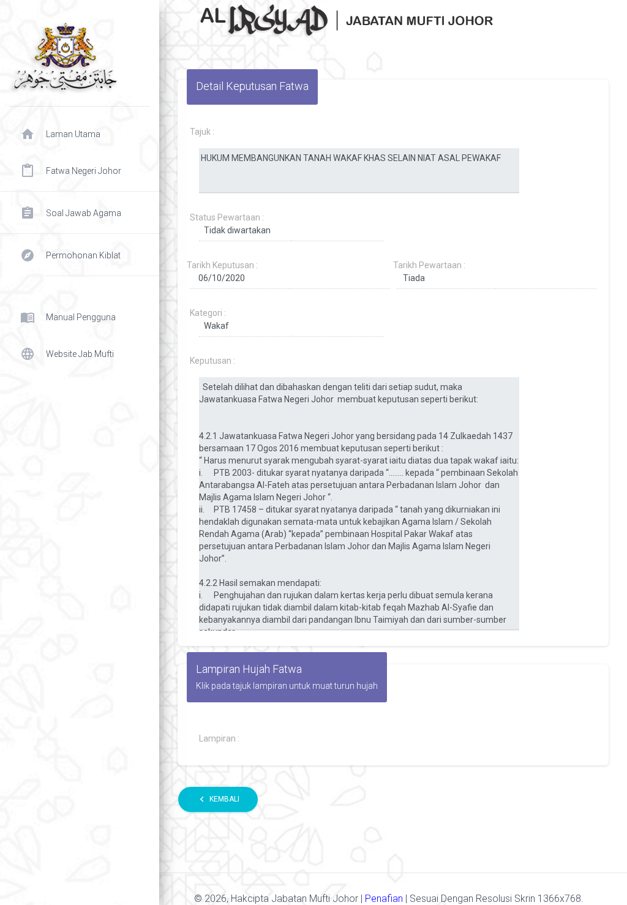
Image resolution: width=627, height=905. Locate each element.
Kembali (218, 799)
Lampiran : (219, 738)
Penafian (385, 898)
